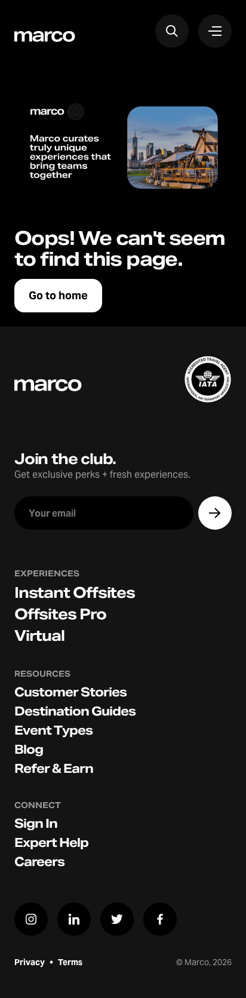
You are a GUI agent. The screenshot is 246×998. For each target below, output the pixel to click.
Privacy (29, 962)
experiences (46, 574)
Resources (42, 674)
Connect (37, 805)
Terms (70, 962)
